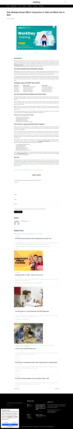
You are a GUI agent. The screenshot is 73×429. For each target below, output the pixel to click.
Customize (6, 422)
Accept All (10, 424)
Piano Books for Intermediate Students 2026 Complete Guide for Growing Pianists (36, 362)
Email (15, 199)
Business (35, 6)
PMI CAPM (38, 246)
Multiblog (36, 2)
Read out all (17, 248)
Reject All (14, 422)
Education (30, 6)
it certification (27, 246)
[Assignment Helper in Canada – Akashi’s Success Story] (28, 260)
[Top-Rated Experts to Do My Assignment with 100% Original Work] (28, 297)
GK (38, 345)
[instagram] (11, 408)
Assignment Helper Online (37, 282)
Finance (24, 6)
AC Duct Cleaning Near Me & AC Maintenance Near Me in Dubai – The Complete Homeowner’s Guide (41, 407)
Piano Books (17, 370)
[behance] (62, 2)
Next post (57, 388)
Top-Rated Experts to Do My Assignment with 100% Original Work (32, 311)
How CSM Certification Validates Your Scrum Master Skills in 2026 (32, 378)
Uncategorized (26, 346)
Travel (19, 6)
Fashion (31, 345)
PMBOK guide (33, 246)
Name (15, 194)
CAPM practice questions (19, 246)
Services (52, 345)
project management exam (45, 246)
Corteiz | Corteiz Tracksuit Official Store (25, 348)
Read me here (9, 405)
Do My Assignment (25, 319)
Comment (16, 182)
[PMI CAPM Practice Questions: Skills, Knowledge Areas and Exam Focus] (28, 233)
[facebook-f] (58, 2)
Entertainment (13, 6)
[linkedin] (61, 2)
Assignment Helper (18, 282)
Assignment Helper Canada (27, 282)
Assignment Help (18, 319)
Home (8, 6)
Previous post (16, 388)
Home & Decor (42, 345)
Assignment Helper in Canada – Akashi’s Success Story (29, 275)
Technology (41, 6)
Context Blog (50, 426)
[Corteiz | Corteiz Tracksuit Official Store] (28, 333)
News (49, 345)
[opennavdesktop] (65, 2)
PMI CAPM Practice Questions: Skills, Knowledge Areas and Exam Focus (33, 238)
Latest (46, 345)
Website (15, 204)
